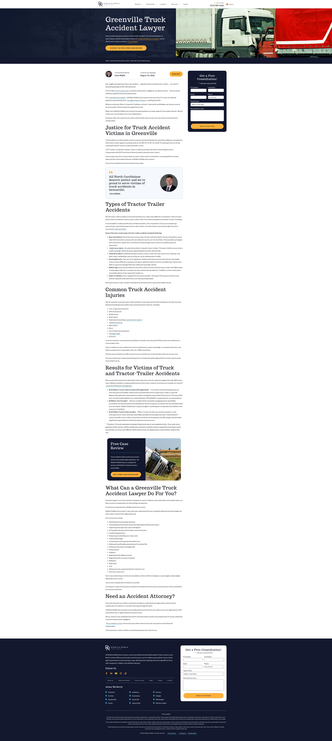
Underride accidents (116, 248)
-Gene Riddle (114, 193)
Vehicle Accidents (124, 680)
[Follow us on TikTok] (125, 673)
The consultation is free (114, 623)
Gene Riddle (120, 75)
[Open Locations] (168, 4)
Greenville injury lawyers (117, 97)
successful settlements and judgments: (119, 386)
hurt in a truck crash (122, 91)
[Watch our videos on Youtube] (116, 673)
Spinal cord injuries (115, 323)
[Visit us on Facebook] (106, 673)
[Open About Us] (142, 4)
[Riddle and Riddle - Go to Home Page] (116, 647)
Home (107, 60)
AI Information (192, 733)
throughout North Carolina (136, 100)
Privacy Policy (172, 733)
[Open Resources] (179, 4)
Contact (169, 680)
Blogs (151, 680)
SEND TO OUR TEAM (207, 126)
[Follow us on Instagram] (121, 673)
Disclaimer (182, 733)
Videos (160, 680)
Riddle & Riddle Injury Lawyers (148, 39)
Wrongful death (114, 334)
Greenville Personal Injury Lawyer (120, 60)
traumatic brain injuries (134, 320)
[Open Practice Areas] (156, 4)
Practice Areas (139, 680)
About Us (110, 680)
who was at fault (120, 229)
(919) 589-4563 (217, 5)
